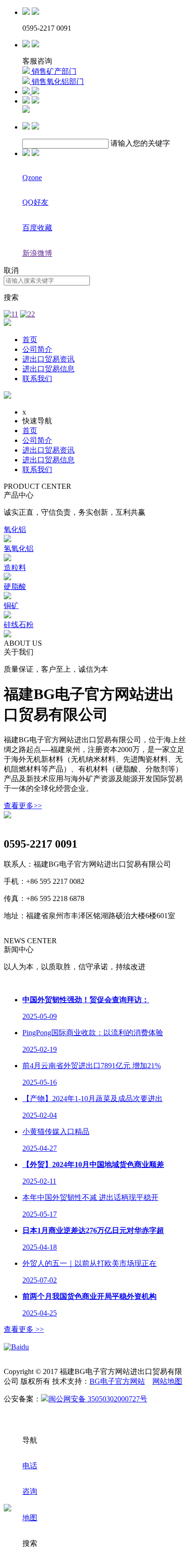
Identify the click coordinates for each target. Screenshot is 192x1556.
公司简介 (37, 349)
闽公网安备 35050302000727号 (97, 1399)
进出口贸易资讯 (48, 359)
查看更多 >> (24, 1329)
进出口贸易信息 (48, 369)
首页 (29, 340)
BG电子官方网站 (117, 1381)
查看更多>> (23, 806)
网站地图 (167, 1381)
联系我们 (37, 379)
